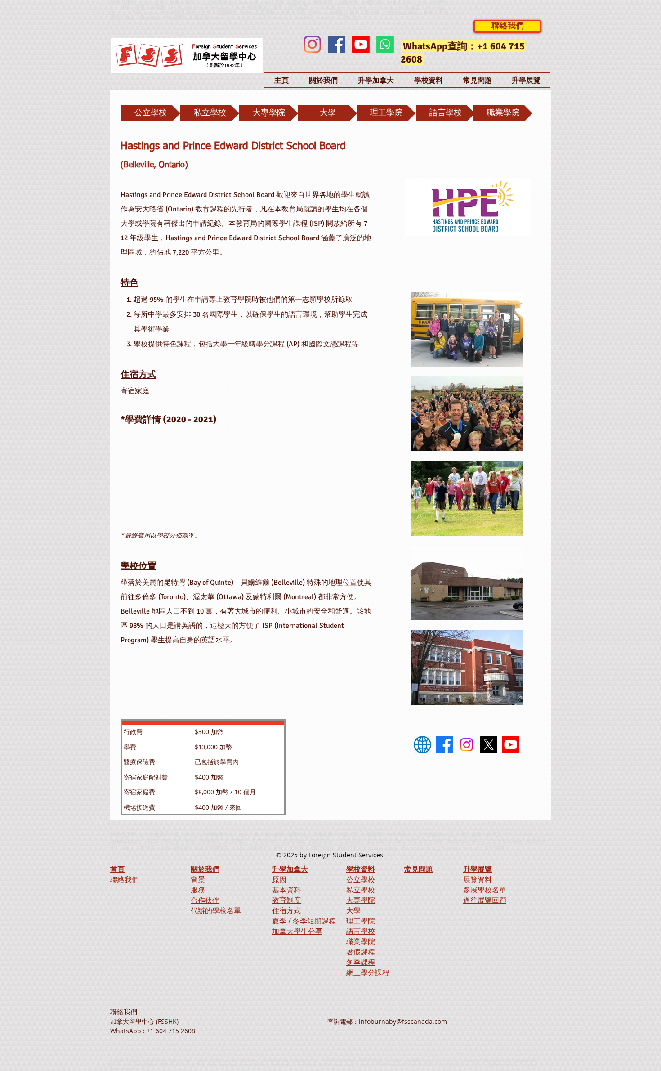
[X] (488, 744)
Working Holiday (460, 847)
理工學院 (360, 921)
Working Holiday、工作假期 (326, 17)
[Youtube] (361, 44)
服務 (198, 890)
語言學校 (360, 931)
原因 (279, 879)
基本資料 (286, 890)
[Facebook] (336, 44)
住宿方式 (286, 910)
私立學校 (360, 890)
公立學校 (360, 879)
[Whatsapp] (385, 44)
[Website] (422, 744)
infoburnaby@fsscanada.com (403, 1021)
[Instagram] (312, 44)
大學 (353, 910)
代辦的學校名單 (216, 910)
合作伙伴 (205, 900)
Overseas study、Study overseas (252, 17)
